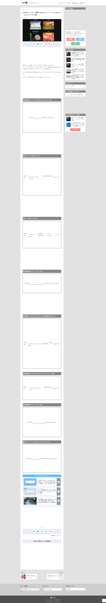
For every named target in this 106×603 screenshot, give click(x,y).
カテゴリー (68, 3)
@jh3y (54, 343)
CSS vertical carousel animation (39, 423)
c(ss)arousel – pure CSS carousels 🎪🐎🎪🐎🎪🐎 (38, 344)
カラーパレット (62, 3)
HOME (54, 597)
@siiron (53, 176)
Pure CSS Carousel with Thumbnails (34, 177)
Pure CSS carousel (35, 459)
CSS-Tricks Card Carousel (31, 235)
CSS (57, 535)
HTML (60, 535)
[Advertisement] (42, 55)
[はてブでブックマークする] (41, 44)
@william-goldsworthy (49, 234)
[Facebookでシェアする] (38, 44)
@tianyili (48, 117)
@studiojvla (51, 283)
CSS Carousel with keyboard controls (35, 388)
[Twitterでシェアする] (34, 44)
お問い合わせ (75, 3)
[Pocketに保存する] (49, 44)
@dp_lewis (53, 388)
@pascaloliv (50, 458)
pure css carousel (37, 118)
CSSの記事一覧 (74, 129)
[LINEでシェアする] (45, 44)
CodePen (53, 117)
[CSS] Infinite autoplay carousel (36, 284)
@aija (50, 422)
